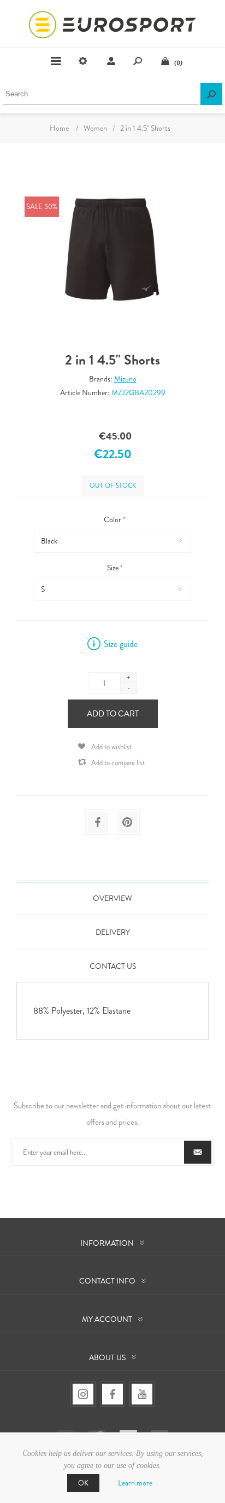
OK (83, 1483)
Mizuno (125, 378)
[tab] (112, 898)
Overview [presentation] (112, 898)
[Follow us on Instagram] (83, 1394)
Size (113, 567)
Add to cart (113, 714)
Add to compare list (118, 763)
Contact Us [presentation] (113, 966)
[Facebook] (112, 1394)
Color (113, 519)
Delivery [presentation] (113, 932)
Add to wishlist (111, 747)
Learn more (135, 1482)
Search (211, 94)
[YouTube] (142, 1394)
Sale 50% (41, 206)
